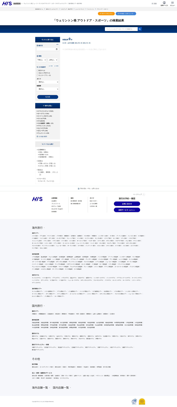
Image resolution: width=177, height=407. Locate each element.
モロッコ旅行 (43, 248)
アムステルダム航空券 (76, 266)
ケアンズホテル (36, 282)
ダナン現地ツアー (51, 294)
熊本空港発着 (44, 327)
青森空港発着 (82, 322)
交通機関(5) (42, 149)
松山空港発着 (98, 325)
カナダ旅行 (81, 245)
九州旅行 (112, 314)
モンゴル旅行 (98, 238)
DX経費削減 (115, 375)
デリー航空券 (113, 259)
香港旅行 (79, 236)
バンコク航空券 (102, 257)
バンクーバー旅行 (90, 245)
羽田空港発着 (35, 322)
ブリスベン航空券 (134, 266)
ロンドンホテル (117, 280)
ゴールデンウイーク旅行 (46, 367)
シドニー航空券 (98, 266)
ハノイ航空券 (56, 259)
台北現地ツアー (108, 291)
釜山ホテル (73, 278)
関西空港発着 (44, 325)
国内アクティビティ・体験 (40, 344)
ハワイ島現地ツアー (50, 291)
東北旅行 (57, 314)
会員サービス (164, 5)
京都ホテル (115, 336)
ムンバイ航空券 (123, 259)
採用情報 (54, 211)
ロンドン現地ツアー (37, 296)
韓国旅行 (66, 236)
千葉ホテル (67, 336)
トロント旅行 (100, 245)
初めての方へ (93, 201)
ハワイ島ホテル (46, 278)
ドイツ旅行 (64, 240)
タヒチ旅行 (102, 243)
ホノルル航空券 (133, 259)
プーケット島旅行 (121, 236)
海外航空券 (35, 254)
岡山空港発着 (80, 325)
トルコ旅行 (126, 245)
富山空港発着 (35, 325)
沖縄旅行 (34, 314)
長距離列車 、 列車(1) (46, 157)
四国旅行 (105, 314)
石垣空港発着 (82, 327)
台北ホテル (81, 278)
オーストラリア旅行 (37, 243)
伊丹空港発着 (53, 325)
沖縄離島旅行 (42, 314)
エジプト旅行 (134, 245)
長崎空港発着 (138, 325)
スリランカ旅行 (89, 238)
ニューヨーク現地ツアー (135, 294)
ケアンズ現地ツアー (62, 294)
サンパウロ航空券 (60, 264)
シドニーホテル (136, 280)
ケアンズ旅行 (57, 243)
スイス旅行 (72, 240)
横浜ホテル (75, 336)
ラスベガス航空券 (89, 261)
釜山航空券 (44, 257)
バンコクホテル (110, 278)
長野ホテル (91, 336)
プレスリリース (56, 203)
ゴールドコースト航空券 (121, 266)
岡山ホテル (35, 338)
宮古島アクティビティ (64, 347)
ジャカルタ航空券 (103, 259)
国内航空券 (35, 320)
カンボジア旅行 (61, 238)
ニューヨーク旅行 (61, 245)
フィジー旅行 (94, 243)
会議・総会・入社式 (88, 375)
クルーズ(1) (42, 178)
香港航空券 (70, 257)
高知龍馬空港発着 (109, 325)
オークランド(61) (43, 113)
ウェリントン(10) (43, 133)
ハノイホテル (35, 280)
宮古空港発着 (91, 327)
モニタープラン (44, 75)
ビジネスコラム (64, 378)
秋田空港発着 (91, 322)
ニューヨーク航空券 (111, 261)
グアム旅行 (43, 236)
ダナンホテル (44, 280)
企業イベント (77, 375)
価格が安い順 (86, 43)
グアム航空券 (50, 261)
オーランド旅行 (72, 245)
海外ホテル (35, 275)
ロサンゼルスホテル (86, 280)
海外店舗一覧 (40, 387)
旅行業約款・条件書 (76, 201)
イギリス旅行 (56, 240)
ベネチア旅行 (132, 238)
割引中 (41, 70)
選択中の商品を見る (107, 13)
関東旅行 (64, 314)
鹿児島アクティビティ (38, 350)
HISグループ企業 (56, 206)
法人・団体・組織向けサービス (42, 373)
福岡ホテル (58, 338)
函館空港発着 (73, 322)
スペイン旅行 (101, 240)
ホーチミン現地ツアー (38, 294)
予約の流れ (83, 188)
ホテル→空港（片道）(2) (47, 166)
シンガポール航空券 (125, 257)
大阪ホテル (123, 336)
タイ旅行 (112, 236)
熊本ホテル (74, 338)
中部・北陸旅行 (80, 314)
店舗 (155, 3)
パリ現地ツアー (49, 296)
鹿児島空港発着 (63, 327)
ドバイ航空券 (68, 269)
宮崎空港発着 (53, 327)
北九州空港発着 (129, 325)
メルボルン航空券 (46, 269)
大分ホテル (82, 338)
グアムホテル (56, 278)
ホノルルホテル (36, 278)
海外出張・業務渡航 (37, 375)
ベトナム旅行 (43, 238)
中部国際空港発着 (119, 322)
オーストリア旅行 (82, 240)
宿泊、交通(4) (43, 152)
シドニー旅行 (48, 243)
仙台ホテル (60, 336)
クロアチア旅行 (119, 240)
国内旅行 (37, 305)
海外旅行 (37, 227)
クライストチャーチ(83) (45, 111)
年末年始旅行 (71, 367)
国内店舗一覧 (61, 387)
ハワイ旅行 (35, 236)
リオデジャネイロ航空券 (73, 264)
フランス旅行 (47, 240)
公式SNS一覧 (93, 206)
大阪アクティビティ (115, 347)
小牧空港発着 (129, 322)
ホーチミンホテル (137, 278)
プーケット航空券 (113, 257)
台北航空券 (62, 257)
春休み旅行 (35, 367)
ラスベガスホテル (98, 280)
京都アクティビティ (103, 347)
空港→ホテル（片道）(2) (47, 163)
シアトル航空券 (99, 261)
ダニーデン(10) (43, 130)
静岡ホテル (83, 336)
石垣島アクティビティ (50, 347)
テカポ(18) (41, 121)
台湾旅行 (73, 236)
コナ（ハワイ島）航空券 (38, 261)
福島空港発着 (109, 322)
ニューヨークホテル (73, 280)
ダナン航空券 (65, 259)
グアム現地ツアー (62, 291)
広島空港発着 (71, 325)
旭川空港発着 (64, 322)
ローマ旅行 (116, 238)
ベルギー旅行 (92, 240)
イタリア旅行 (107, 238)
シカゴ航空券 (122, 261)
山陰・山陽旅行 (97, 314)
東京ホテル (35, 336)
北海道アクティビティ (78, 347)
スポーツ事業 (35, 378)
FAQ (89, 188)
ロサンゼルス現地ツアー (106, 294)
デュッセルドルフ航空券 (38, 266)
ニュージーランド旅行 (82, 243)
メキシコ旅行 (109, 245)
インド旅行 (80, 238)
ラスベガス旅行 (36, 245)
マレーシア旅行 (71, 238)
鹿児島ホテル (90, 338)
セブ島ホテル (53, 280)
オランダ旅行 (110, 240)
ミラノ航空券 (112, 264)
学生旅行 (86, 367)
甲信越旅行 (71, 314)
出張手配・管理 (49, 375)
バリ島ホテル (62, 280)
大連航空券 (93, 257)
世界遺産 (99, 367)
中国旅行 (94, 236)
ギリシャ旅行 (137, 240)
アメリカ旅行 (121, 243)
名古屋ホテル (107, 336)
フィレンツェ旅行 (37, 240)
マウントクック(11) (44, 126)
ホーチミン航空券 (46, 259)
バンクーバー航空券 (37, 264)
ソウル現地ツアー (119, 291)
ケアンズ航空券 (108, 266)
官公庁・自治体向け (46, 378)
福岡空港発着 (119, 325)
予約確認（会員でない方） (126, 13)
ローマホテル (126, 280)
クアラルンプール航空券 (77, 259)
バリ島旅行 (35, 238)
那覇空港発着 (73, 327)
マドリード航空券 (63, 266)
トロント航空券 (49, 264)
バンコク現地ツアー (85, 291)
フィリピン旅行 (132, 236)
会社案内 (54, 201)
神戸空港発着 (62, 325)
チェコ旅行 (129, 240)
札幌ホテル (52, 336)
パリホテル (108, 280)
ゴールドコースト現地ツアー (78, 294)
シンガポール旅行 (103, 236)
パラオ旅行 (60, 236)
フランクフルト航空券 (124, 264)
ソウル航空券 (35, 257)
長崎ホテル (66, 338)
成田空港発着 (44, 322)
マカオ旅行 (87, 236)
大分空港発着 (35, 327)
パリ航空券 (95, 264)
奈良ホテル (139, 336)
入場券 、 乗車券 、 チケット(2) (48, 173)
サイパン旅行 (51, 236)
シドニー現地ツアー (92, 294)
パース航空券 (35, 269)
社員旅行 (57, 375)
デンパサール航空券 (91, 259)
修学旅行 (122, 375)
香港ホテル (89, 278)
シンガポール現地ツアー (132, 291)
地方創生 (56, 378)
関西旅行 (88, 314)
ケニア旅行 (35, 248)
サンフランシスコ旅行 (48, 245)
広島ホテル (43, 338)
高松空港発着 (89, 325)
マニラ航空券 (136, 257)
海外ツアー (35, 233)
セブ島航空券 (35, 259)
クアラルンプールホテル (123, 278)
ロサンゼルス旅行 (131, 243)
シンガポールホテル (99, 278)
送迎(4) (40, 161)
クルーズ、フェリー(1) (46, 181)
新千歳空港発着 (54, 322)
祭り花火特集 (107, 367)
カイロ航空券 (77, 269)
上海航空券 (77, 257)
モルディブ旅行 (111, 243)
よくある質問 (93, 203)
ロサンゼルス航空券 (61, 261)
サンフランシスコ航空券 (75, 261)
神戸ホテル (131, 336)
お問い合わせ (95, 188)
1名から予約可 (44, 73)
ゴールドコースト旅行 (69, 243)
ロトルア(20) (42, 118)
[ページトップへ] (144, 194)
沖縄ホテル (98, 338)
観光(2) (40, 170)
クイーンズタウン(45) (45, 116)
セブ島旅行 (141, 236)
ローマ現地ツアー (59, 296)
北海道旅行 (51, 314)
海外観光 (92, 367)
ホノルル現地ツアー (37, 291)
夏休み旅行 (58, 367)
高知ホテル (51, 338)
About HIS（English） (58, 209)
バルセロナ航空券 (52, 266)
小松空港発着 (138, 322)
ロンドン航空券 (86, 264)
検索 (48, 97)
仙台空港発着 (100, 322)
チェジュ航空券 (53, 257)
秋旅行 (64, 367)
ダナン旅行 (52, 238)
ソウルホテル (65, 278)
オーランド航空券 (132, 261)
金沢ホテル (98, 336)
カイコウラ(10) (43, 128)
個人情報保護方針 (76, 203)
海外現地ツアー (37, 289)
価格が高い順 (78, 43)
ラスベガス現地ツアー (121, 294)
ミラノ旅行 (124, 238)
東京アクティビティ (90, 347)
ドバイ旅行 (118, 245)
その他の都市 (43, 136)
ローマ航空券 (103, 264)
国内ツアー (35, 311)
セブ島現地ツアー (97, 291)
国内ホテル (35, 333)
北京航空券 (85, 257)
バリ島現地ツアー (73, 291)
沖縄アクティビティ (37, 347)
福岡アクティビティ (127, 347)
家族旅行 (79, 367)
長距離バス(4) (43, 154)
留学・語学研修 (131, 375)
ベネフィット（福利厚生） (103, 375)
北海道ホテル (43, 336)
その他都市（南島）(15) (45, 123)
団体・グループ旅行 (66, 375)
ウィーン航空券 (88, 266)
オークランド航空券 (57, 269)
